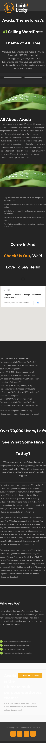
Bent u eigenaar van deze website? (16, 303)
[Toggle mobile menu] (41, 6)
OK (38, 303)
